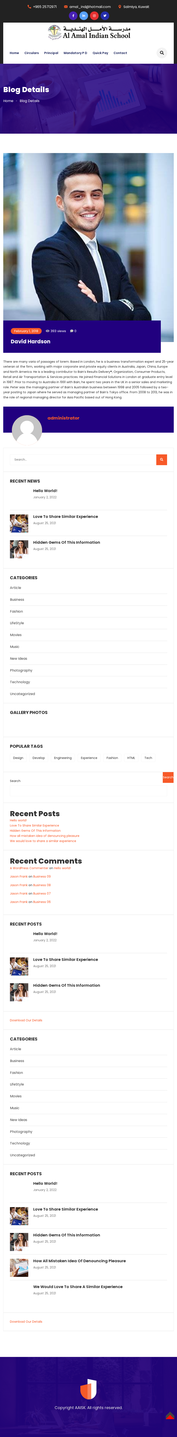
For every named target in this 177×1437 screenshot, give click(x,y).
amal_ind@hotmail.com (90, 6)
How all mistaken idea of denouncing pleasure (44, 836)
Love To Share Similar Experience (65, 516)
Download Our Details (26, 1020)
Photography (21, 670)
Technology (20, 682)
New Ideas (18, 658)
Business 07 (42, 893)
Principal (51, 53)
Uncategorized (22, 693)
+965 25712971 (45, 6)
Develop (39, 758)
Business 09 (42, 876)
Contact (120, 53)
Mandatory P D (75, 53)
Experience (89, 758)
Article (15, 587)
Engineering (63, 758)
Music (14, 646)
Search (15, 781)
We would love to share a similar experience (43, 841)
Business (17, 599)
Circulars (31, 53)
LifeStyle (17, 623)
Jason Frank (19, 876)
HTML (131, 758)
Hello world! (45, 490)
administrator (63, 418)
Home (14, 53)
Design (18, 758)
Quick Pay (100, 53)
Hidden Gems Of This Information (66, 542)
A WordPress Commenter (29, 868)
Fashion (16, 611)
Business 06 (42, 902)
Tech (148, 758)
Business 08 (42, 885)
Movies (16, 634)
